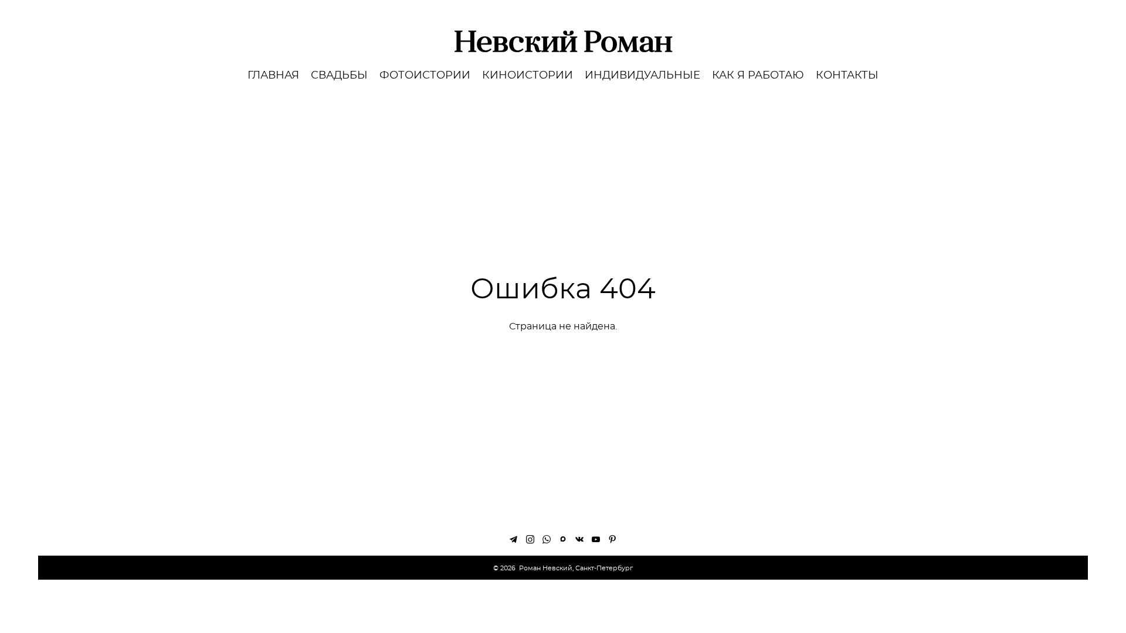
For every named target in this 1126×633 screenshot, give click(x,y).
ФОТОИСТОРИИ (424, 75)
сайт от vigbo (563, 606)
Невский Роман (563, 41)
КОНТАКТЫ (847, 75)
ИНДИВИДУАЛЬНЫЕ (642, 75)
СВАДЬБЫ (339, 75)
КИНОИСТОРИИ (527, 75)
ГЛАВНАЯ (273, 75)
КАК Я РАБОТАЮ (758, 75)
